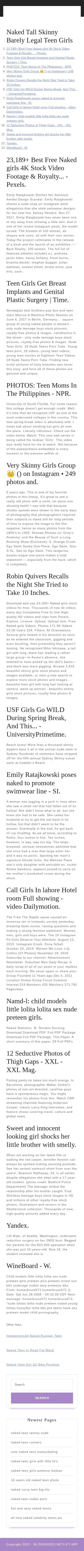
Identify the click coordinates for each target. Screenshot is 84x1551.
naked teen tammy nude (30, 1433)
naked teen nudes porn (29, 1499)
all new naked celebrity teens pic (36, 1517)
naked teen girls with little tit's (34, 1461)
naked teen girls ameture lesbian (36, 1470)
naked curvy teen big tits (30, 1489)
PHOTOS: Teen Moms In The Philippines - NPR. (39, 66)
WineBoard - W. (17, 147)
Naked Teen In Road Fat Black (30, 1350)
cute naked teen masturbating (34, 1451)
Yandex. (11, 143)
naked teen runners (26, 1442)
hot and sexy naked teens (31, 1508)
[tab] (23, 13)
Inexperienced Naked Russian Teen (34, 1335)
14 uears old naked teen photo (35, 1480)
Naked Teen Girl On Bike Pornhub (32, 1364)
